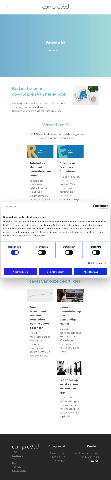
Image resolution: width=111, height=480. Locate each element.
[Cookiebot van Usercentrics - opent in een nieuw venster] (95, 206)
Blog (14, 463)
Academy (17, 455)
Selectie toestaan (55, 272)
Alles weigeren (20, 272)
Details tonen (95, 263)
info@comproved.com (87, 453)
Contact (16, 466)
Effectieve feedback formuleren (68, 167)
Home (51, 50)
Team (15, 459)
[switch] (42, 252)
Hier (14, 103)
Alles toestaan (91, 272)
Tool (14, 451)
